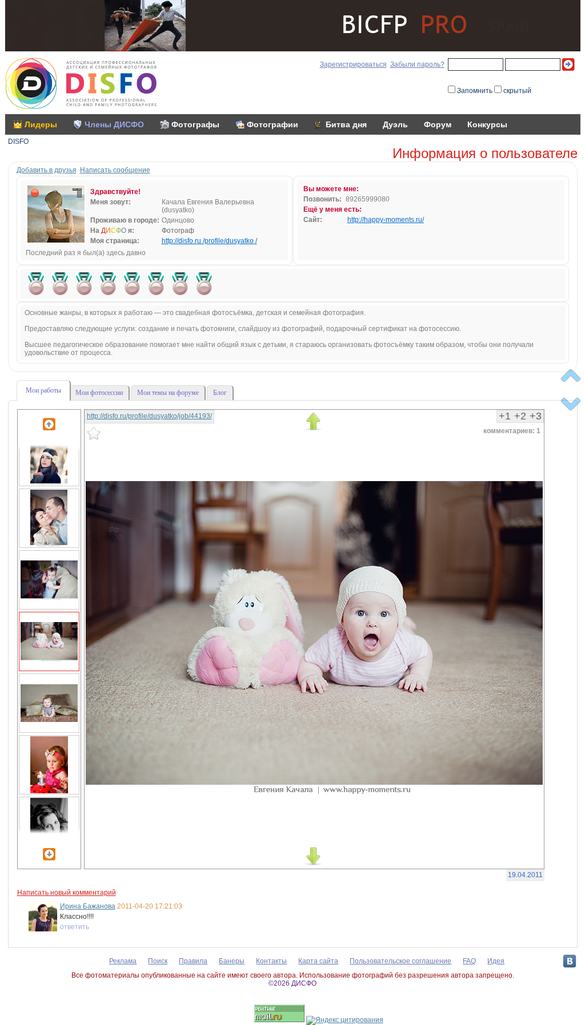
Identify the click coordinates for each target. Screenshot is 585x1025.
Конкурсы (487, 124)
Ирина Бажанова (87, 906)
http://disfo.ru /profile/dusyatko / (209, 241)
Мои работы (43, 390)
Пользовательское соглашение (400, 961)
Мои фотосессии (99, 393)
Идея (495, 961)
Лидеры (41, 124)
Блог (220, 393)
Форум (437, 124)
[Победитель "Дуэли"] (36, 283)
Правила (193, 961)
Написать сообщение (115, 170)
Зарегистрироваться (353, 64)
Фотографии (272, 124)
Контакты (271, 961)
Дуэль (395, 124)
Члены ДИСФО (114, 124)
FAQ (469, 961)
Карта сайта (318, 961)
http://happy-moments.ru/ (385, 220)
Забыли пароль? (417, 64)
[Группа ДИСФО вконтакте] (569, 961)
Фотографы (195, 124)
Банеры (232, 961)
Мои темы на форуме (168, 393)
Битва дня (346, 124)
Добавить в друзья (47, 170)
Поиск (157, 961)
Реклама (123, 961)
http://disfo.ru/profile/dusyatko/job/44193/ (149, 416)
